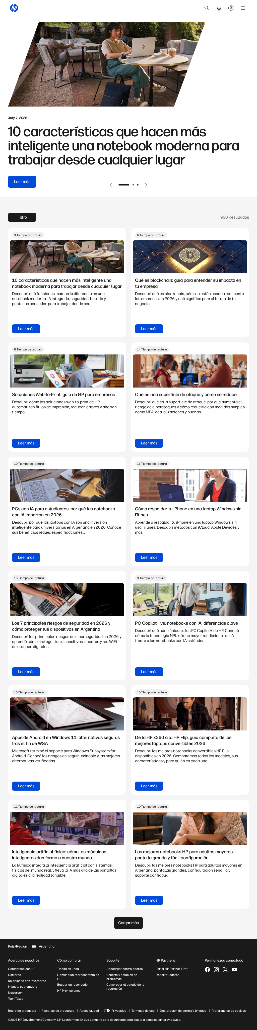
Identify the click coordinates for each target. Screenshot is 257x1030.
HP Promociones (69, 990)
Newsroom (15, 992)
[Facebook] (207, 969)
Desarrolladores (167, 975)
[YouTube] (234, 969)
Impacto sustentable (22, 986)
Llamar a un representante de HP (78, 977)
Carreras (14, 975)
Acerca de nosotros (24, 960)
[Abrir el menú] (243, 8)
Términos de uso (143, 1010)
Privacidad (118, 1010)
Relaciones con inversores (27, 981)
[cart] (219, 8)
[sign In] (231, 8)
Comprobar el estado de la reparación (125, 986)
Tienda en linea (68, 969)
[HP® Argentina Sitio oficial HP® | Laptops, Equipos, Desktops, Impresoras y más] (14, 8)
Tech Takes (15, 998)
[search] (207, 8)
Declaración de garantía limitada (183, 1010)
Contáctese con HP (21, 969)
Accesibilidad (89, 1010)
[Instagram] (216, 969)
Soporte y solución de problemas (121, 977)
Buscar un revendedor (73, 984)
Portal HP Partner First (171, 969)
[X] (225, 969)
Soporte (112, 960)
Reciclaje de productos (57, 1010)
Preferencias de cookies (229, 1010)
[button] (111, 185)
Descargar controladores (124, 969)
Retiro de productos (22, 1010)
